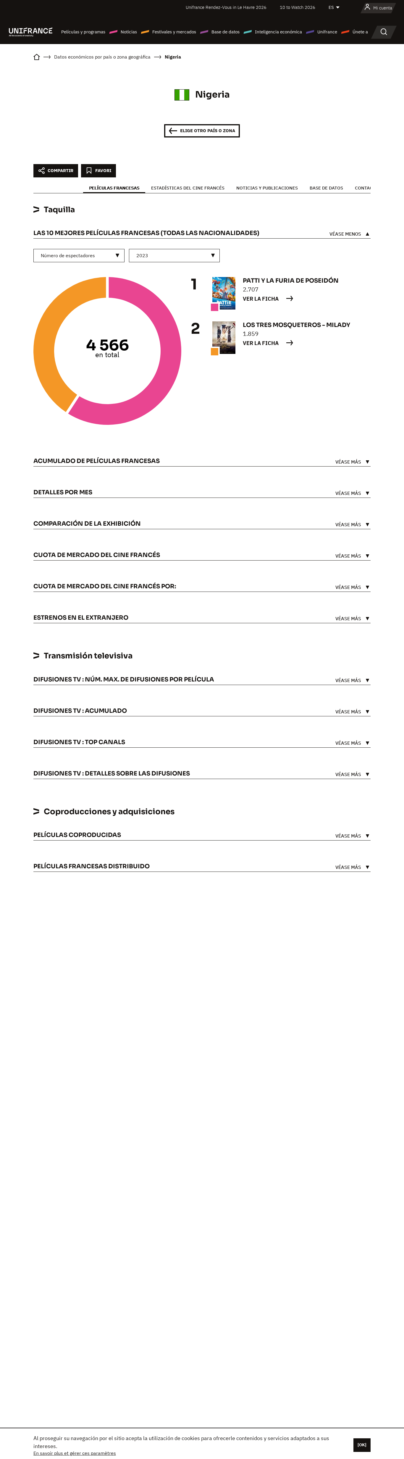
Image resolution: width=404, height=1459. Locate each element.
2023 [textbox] (142, 255)
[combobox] (79, 255)
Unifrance (327, 32)
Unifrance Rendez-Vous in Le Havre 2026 (226, 7)
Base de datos (225, 32)
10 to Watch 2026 (297, 7)
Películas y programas (83, 32)
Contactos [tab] (368, 188)
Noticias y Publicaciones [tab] (267, 188)
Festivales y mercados (174, 32)
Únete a (360, 32)
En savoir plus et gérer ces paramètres (74, 1453)
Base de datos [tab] (326, 188)
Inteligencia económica (278, 32)
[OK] (362, 1444)
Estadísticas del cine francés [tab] (187, 188)
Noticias (129, 32)
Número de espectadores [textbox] (68, 255)
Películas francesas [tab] (114, 188)
